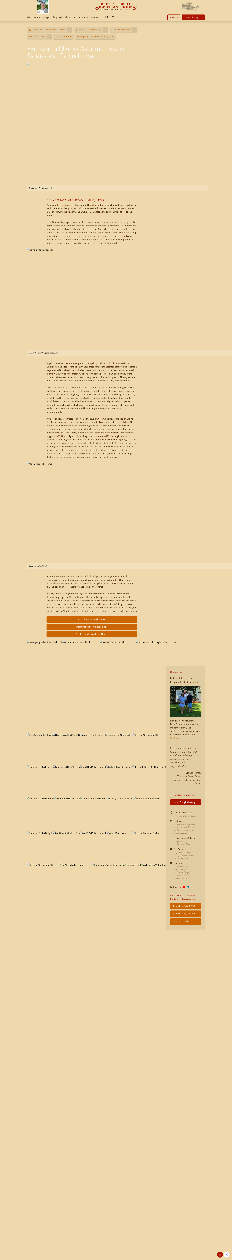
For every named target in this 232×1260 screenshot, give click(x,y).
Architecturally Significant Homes (92, 634)
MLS (107, 17)
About (173, 17)
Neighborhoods (60, 17)
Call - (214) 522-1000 (186, 905)
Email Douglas (183, 921)
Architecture (79, 17)
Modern (95, 17)
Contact (192, 17)
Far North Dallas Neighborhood (91, 619)
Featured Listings (40, 17)
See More (174, 738)
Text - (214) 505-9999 (186, 913)
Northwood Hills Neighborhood (92, 626)
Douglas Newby (177, 672)
